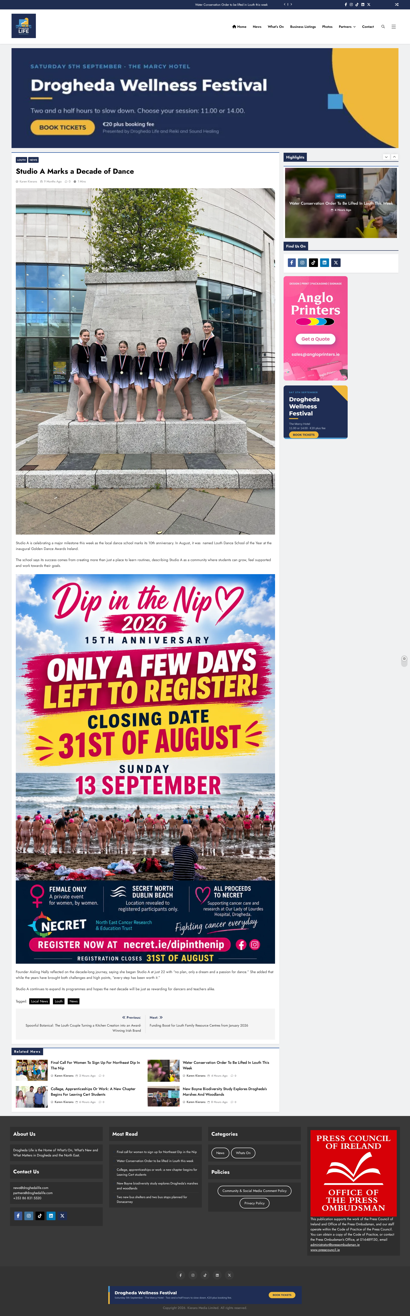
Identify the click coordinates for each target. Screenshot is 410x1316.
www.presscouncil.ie (325, 1249)
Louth (21, 160)
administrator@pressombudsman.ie (335, 1244)
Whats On (243, 1152)
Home (241, 26)
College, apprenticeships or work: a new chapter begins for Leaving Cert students (215, 4)
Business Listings (303, 26)
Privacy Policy (255, 1203)
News (257, 26)
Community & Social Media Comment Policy (255, 1190)
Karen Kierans (28, 181)
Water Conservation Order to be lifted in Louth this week (155, 1161)
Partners (345, 26)
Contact (368, 26)
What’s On (276, 26)
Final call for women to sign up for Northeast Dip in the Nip (157, 1152)
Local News (39, 1001)
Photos (327, 26)
